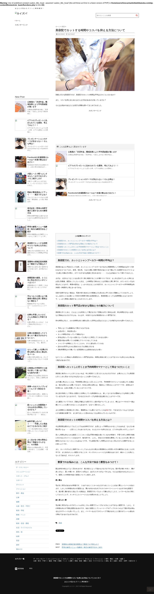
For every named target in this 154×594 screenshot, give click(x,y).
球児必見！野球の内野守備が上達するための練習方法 (37, 210)
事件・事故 (20, 493)
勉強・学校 (20, 510)
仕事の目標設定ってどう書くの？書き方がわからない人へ (37, 335)
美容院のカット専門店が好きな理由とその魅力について (77, 244)
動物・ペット (21, 515)
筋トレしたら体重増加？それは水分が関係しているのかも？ (37, 407)
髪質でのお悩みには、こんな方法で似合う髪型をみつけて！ (79, 253)
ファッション (21, 489)
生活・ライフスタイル (24, 528)
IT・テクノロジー (22, 467)
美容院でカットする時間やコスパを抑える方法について (37, 245)
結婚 (17, 536)
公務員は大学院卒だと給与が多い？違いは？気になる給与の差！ (37, 370)
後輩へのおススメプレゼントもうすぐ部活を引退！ (37, 388)
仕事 (17, 497)
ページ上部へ (150, 589)
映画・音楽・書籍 (22, 523)
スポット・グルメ (22, 476)
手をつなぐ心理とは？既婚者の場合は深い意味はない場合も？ (37, 298)
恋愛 (17, 519)
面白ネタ (19, 549)
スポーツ (19, 480)
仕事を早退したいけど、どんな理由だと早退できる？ (37, 317)
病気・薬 (19, 532)
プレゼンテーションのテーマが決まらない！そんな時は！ (91, 179)
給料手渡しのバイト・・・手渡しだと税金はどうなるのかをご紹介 (37, 423)
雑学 (17, 545)
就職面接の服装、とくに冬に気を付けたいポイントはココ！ (37, 280)
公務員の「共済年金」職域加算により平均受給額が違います (92, 152)
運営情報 (21, 568)
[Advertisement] (95, 128)
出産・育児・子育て (23, 506)
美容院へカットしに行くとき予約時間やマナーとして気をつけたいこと (83, 247)
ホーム (18, 20)
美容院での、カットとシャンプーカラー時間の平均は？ (77, 241)
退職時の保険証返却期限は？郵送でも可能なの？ (80, 544)
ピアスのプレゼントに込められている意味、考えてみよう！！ (93, 166)
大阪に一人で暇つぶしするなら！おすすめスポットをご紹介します (37, 176)
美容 (60, 523)
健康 (17, 502)
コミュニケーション (23, 472)
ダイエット (20, 484)
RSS (30, 568)
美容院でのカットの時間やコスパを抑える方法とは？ (76, 250)
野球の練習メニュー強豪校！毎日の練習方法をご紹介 (82, 547)
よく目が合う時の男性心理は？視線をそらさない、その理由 (37, 442)
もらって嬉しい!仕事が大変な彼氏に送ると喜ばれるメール (37, 352)
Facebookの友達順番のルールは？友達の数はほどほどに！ (92, 193)
